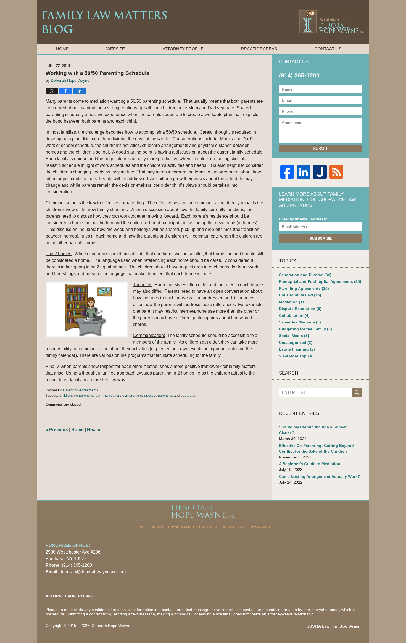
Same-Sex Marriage (300, 322)
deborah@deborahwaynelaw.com (93, 572)
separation (189, 395)
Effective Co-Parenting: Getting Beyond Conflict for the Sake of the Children (316, 448)
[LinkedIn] (303, 172)
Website (115, 48)
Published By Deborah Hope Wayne (332, 21)
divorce (150, 395)
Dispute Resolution (300, 308)
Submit (320, 148)
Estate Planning (297, 349)
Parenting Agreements (80, 390)
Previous (57, 429)
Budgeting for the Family (305, 329)
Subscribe (320, 238)
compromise (132, 395)
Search (357, 392)
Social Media (294, 335)
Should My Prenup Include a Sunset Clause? (313, 430)
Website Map (233, 527)
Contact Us (328, 48)
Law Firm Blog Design (333, 626)
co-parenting (84, 395)
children (65, 395)
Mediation (292, 302)
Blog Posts (260, 527)
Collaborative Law (300, 295)
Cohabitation (294, 315)
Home (62, 48)
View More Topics (295, 356)
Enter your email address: (303, 219)
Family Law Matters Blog (104, 22)
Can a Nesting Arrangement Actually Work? (319, 476)
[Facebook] (287, 172)
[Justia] (320, 172)
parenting (165, 395)
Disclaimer (181, 527)
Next (93, 429)
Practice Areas (259, 48)
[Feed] (336, 172)
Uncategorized (295, 342)
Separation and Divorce (305, 275)
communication (108, 395)
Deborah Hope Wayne (111, 625)
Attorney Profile (183, 48)
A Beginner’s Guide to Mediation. (310, 464)
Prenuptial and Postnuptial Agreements (320, 281)
